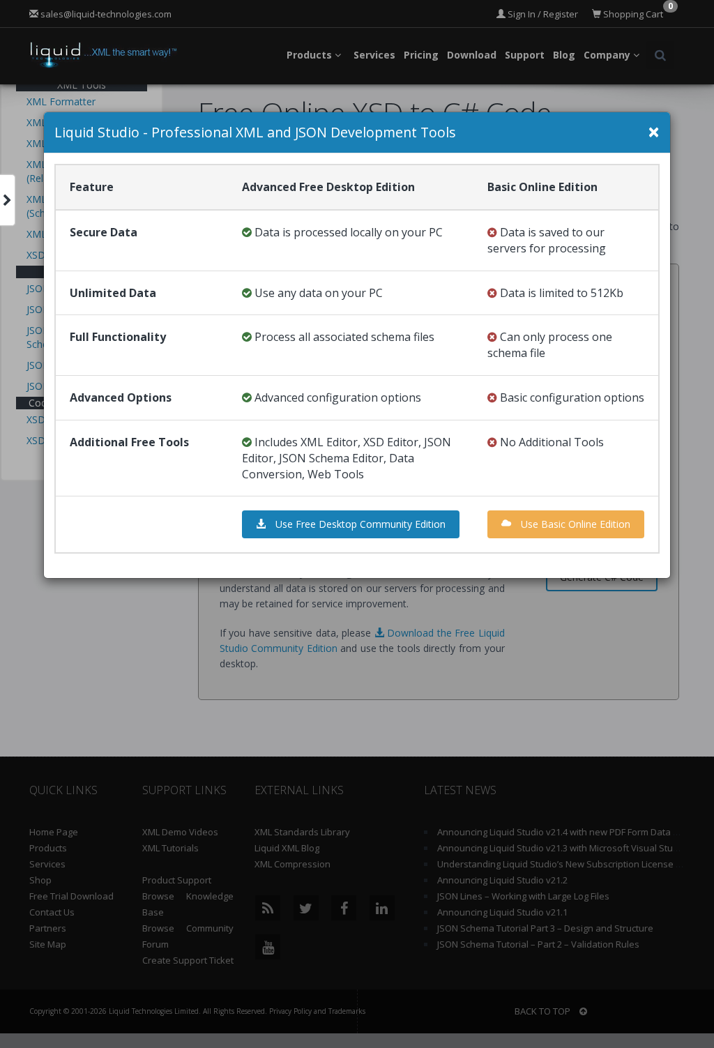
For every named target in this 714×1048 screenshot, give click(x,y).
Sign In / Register (542, 14)
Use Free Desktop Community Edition (359, 524)
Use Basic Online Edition (574, 524)
